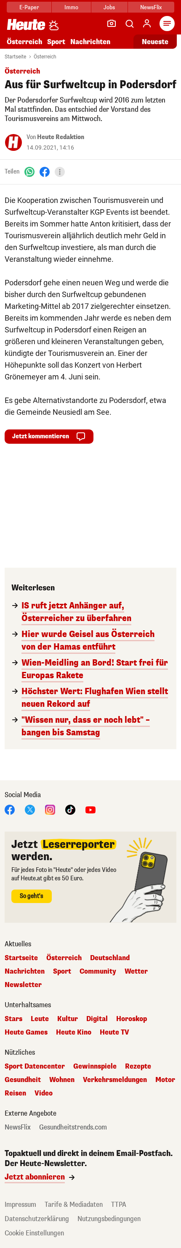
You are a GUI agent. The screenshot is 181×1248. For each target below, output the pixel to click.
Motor (165, 1080)
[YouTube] (90, 809)
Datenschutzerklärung (37, 1218)
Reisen (15, 1093)
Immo (71, 7)
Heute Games (26, 1032)
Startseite (15, 57)
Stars (13, 1019)
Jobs (109, 7)
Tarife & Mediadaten (74, 1204)
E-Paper (29, 7)
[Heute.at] (26, 24)
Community (98, 971)
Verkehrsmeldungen (115, 1080)
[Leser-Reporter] (111, 23)
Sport (56, 41)
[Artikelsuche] (129, 23)
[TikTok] (70, 809)
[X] (30, 809)
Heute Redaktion (60, 137)
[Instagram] (50, 809)
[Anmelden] (147, 23)
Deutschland (110, 958)
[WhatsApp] (29, 172)
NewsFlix (151, 7)
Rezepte (138, 1066)
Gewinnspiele (95, 1066)
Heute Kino (73, 1032)
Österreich (24, 41)
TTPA (118, 1204)
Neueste (155, 41)
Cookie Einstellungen (34, 1233)
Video (44, 1093)
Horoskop (131, 1019)
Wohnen (62, 1080)
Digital (97, 1019)
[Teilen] (60, 172)
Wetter (136, 971)
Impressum (20, 1204)
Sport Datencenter (35, 1066)
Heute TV (114, 1032)
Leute (40, 1019)
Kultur (67, 1019)
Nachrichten (25, 971)
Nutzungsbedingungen (109, 1218)
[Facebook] (45, 172)
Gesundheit (23, 1080)
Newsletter (23, 985)
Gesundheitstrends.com (73, 1127)
